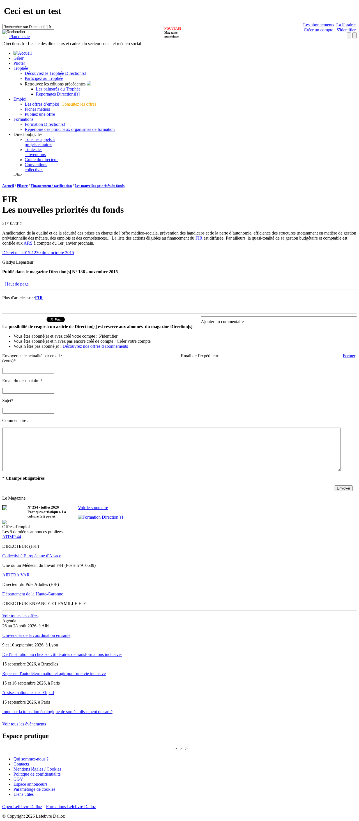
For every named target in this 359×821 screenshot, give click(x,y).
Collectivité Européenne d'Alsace (31, 555)
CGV (18, 779)
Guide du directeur (41, 159)
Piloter (19, 63)
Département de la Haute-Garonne (32, 594)
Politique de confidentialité (37, 774)
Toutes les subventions (35, 152)
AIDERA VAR (16, 574)
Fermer (349, 355)
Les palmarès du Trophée (58, 89)
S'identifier (345, 29)
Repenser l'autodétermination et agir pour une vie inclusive (54, 673)
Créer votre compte (134, 341)
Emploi (19, 99)
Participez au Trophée (44, 78)
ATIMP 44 (11, 536)
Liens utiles (23, 794)
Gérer (18, 58)
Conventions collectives (36, 167)
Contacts (21, 764)
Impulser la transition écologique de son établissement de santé (57, 711)
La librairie (346, 24)
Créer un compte (318, 29)
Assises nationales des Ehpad (28, 692)
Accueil (8, 186)
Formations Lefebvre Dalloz (71, 806)
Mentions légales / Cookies (37, 769)
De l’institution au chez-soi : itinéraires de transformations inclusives (62, 654)
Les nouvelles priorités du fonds (100, 186)
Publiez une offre (40, 114)
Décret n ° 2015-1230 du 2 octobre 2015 (38, 252)
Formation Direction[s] (45, 124)
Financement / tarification (51, 186)
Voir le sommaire (93, 507)
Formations (23, 119)
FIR (198, 238)
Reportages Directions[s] (58, 94)
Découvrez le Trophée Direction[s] (55, 73)
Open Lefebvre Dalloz (22, 806)
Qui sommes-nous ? (31, 759)
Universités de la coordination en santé (36, 635)
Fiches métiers (38, 109)
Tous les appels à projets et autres (40, 142)
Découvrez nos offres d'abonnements (95, 346)
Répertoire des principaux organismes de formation (70, 129)
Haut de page (17, 284)
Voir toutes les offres (20, 615)
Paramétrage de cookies (34, 789)
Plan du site (19, 36)
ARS (28, 243)
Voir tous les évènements (24, 724)
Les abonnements (318, 24)
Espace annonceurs (30, 784)
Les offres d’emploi (42, 104)
